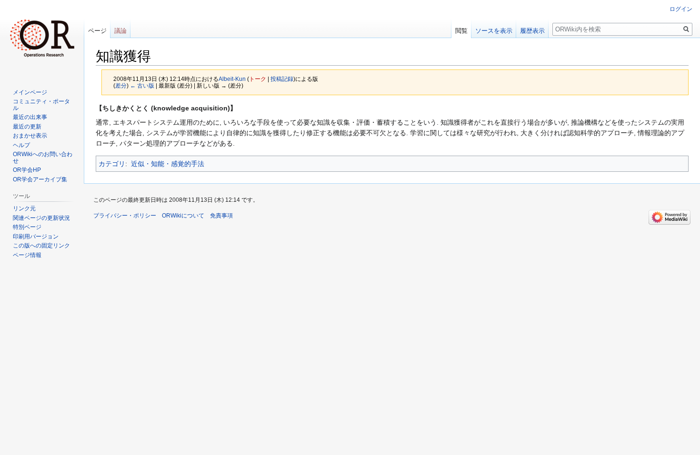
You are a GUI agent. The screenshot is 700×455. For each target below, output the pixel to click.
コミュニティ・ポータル (41, 104)
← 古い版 (142, 85)
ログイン (681, 9)
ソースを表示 (493, 30)
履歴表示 (532, 30)
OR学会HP (27, 170)
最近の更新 (27, 126)
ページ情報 (27, 255)
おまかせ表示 (30, 135)
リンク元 (24, 208)
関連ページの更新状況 (41, 218)
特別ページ (27, 227)
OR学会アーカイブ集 (40, 179)
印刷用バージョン (36, 236)
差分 (121, 85)
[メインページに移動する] (42, 38)
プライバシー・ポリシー (124, 215)
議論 (120, 30)
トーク (257, 79)
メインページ (30, 92)
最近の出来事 (30, 117)
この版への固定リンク (41, 245)
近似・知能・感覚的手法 (167, 164)
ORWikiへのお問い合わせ (42, 157)
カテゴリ (112, 164)
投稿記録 (281, 79)
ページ (97, 30)
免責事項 (221, 215)
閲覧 (461, 30)
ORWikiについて (183, 215)
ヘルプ (21, 145)
